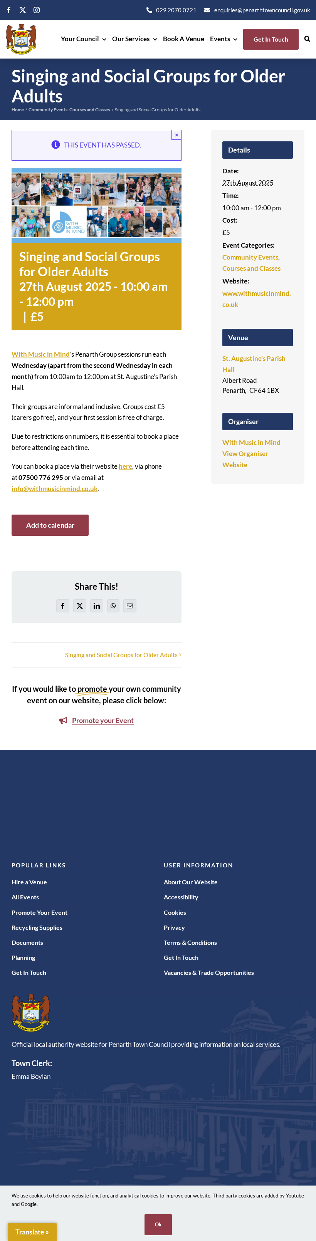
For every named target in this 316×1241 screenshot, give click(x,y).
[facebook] (9, 10)
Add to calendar (50, 525)
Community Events (250, 257)
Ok (158, 1224)
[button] (307, 39)
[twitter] (23, 10)
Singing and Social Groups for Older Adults (121, 654)
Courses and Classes (251, 268)
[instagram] (37, 10)
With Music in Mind (41, 354)
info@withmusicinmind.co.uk (54, 489)
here (125, 466)
